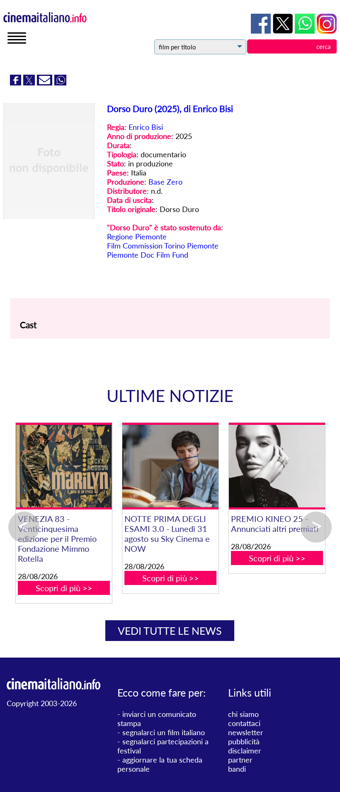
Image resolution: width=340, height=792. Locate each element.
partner (240, 759)
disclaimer (244, 750)
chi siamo (243, 714)
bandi (237, 768)
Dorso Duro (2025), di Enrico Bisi (170, 108)
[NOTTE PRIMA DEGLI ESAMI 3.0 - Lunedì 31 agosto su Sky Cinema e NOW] (170, 466)
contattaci (244, 723)
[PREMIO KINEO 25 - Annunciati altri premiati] (277, 466)
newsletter (245, 732)
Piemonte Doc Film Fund (147, 254)
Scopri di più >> (64, 588)
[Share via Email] (45, 82)
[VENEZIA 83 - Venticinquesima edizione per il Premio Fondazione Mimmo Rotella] (64, 466)
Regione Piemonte (137, 236)
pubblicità (244, 741)
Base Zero (165, 181)
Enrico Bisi (146, 127)
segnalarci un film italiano (163, 732)
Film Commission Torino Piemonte (163, 245)
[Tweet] (30, 82)
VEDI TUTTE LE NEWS (170, 630)
